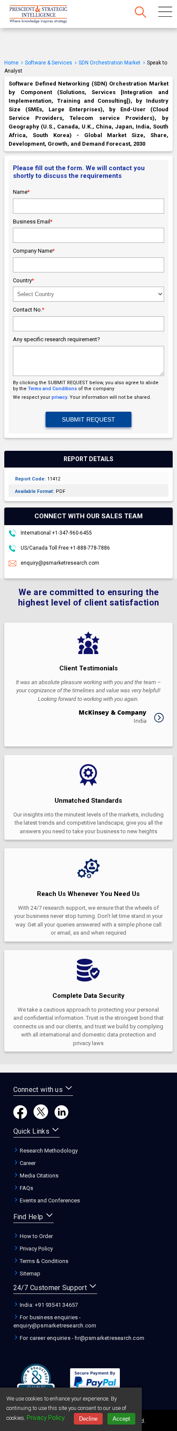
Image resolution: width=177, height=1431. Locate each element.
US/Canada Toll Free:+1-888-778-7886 (64, 548)
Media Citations (38, 1175)
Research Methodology (48, 1150)
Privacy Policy (35, 1248)
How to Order (35, 1236)
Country (23, 280)
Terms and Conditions (52, 388)
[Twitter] (41, 1117)
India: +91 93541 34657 (48, 1305)
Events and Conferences (49, 1200)
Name (21, 192)
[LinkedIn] (61, 1117)
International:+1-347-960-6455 (55, 533)
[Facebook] (20, 1117)
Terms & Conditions (43, 1261)
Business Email (32, 221)
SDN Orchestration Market (109, 63)
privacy (59, 397)
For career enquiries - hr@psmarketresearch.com (81, 1338)
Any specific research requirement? (56, 339)
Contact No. (28, 309)
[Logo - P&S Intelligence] (49, 15)
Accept (121, 1419)
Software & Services (48, 63)
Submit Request (88, 419)
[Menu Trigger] (165, 12)
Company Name (34, 251)
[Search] (140, 13)
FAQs (25, 1188)
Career (27, 1163)
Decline (88, 1419)
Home (11, 63)
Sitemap (29, 1273)
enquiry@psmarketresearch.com (60, 563)
